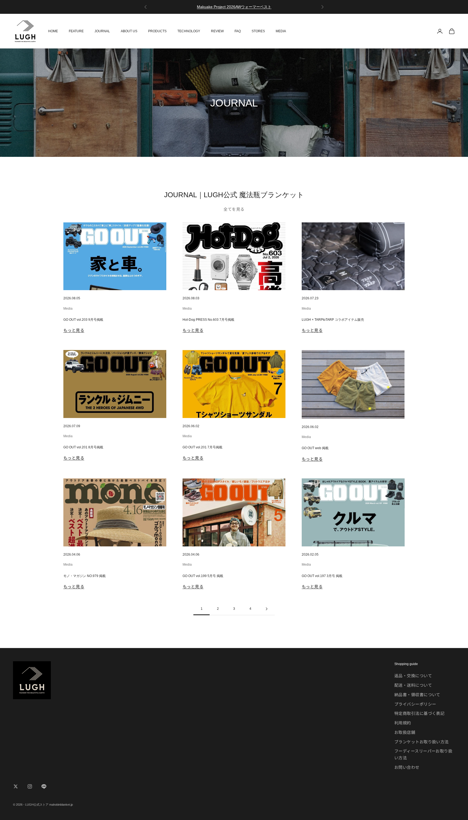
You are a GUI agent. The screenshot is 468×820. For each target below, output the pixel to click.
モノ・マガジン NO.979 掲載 (84, 576)
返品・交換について (413, 675)
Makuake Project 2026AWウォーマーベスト (234, 7)
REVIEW (217, 31)
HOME (53, 31)
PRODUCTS (157, 31)
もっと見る (73, 330)
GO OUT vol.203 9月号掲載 (83, 320)
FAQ (238, 31)
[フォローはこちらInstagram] (29, 786)
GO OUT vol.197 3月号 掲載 (322, 576)
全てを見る (233, 209)
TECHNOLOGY (188, 31)
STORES (258, 31)
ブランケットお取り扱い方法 (421, 741)
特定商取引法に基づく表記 (419, 713)
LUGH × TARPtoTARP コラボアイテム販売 (333, 320)
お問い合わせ (407, 767)
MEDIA (281, 31)
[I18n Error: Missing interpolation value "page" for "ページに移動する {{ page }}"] (266, 609)
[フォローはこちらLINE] (44, 786)
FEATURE (76, 31)
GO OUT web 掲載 (315, 448)
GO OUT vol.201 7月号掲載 (202, 447)
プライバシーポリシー (415, 704)
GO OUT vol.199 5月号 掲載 (203, 576)
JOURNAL (102, 31)
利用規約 (402, 722)
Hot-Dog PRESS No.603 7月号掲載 (208, 320)
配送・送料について (413, 685)
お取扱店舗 (404, 732)
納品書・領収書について (417, 694)
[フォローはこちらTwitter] (15, 786)
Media (68, 308)
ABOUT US (129, 31)
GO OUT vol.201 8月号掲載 (83, 447)
